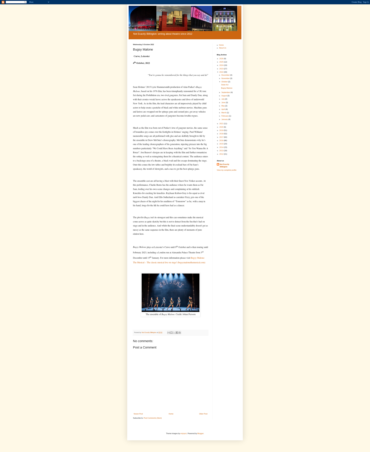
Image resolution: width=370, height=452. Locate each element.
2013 (221, 151)
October (224, 82)
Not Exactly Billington (224, 165)
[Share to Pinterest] (179, 332)
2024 (221, 65)
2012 (221, 154)
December (225, 75)
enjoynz (184, 434)
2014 (221, 147)
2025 (221, 62)
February (225, 116)
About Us (222, 48)
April (223, 109)
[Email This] (168, 332)
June (223, 103)
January (224, 119)
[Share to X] (174, 332)
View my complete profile (226, 170)
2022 (221, 72)
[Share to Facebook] (176, 332)
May (223, 106)
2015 (221, 144)
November (225, 78)
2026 (221, 59)
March (224, 113)
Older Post (203, 414)
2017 (221, 137)
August (224, 96)
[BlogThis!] (171, 332)
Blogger (200, 434)
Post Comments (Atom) (153, 418)
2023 (221, 69)
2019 (221, 130)
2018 (221, 134)
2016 (221, 140)
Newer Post (138, 414)
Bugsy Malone (226, 88)
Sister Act (224, 85)
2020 (221, 127)
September (226, 92)
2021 (221, 124)
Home (171, 414)
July (223, 99)
